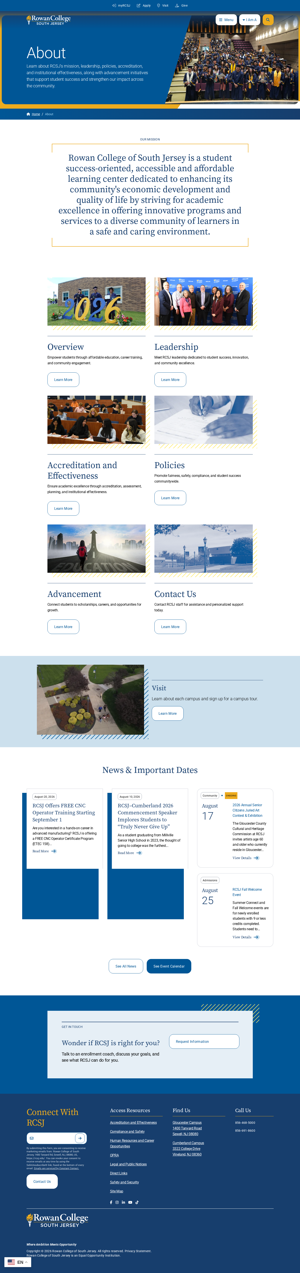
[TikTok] (137, 1202)
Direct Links (118, 1173)
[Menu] (268, 19)
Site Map (116, 1191)
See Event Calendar (169, 966)
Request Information (192, 1041)
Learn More (63, 379)
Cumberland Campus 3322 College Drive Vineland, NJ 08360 (188, 1148)
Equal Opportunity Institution (99, 1255)
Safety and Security (124, 1182)
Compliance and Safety (127, 1131)
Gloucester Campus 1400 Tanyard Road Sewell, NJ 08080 (187, 1128)
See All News (126, 966)
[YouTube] (130, 1202)
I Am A (251, 19)
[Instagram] (117, 1202)
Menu (228, 19)
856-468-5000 (245, 1122)
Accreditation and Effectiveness (133, 1122)
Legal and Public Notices (128, 1164)
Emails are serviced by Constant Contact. (56, 1168)
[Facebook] (111, 1202)
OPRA (114, 1155)
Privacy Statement (138, 1251)
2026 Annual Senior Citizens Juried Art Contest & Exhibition (247, 810)
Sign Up (80, 1138)
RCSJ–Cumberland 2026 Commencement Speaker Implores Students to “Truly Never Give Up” (147, 816)
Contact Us (42, 1181)
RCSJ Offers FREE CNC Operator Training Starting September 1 (64, 812)
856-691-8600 (245, 1130)
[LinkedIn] (123, 1202)
